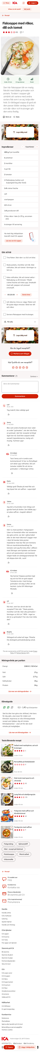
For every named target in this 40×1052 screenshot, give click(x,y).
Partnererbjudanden (8, 961)
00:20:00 (11, 295)
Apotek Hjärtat (7, 922)
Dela (17, 117)
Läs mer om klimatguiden (18, 732)
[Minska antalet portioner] (22, 147)
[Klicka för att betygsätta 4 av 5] (23, 367)
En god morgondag (8, 1009)
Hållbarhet (6, 1002)
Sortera (33, 376)
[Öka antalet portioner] (37, 147)
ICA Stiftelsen (6, 1006)
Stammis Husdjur (7, 958)
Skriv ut (8, 117)
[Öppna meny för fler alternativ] (11, 749)
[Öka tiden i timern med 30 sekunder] (17, 294)
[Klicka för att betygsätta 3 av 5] (20, 367)
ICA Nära (5, 979)
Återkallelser (6, 1021)
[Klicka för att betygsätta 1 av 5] (13, 367)
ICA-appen (5, 934)
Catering (4, 919)
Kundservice (6, 1014)
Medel (32, 82)
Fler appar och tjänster (9, 943)
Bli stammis (5, 952)
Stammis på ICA (8, 948)
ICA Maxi (4, 988)
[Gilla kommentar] (8, 414)
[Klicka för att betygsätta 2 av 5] (16, 367)
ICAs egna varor (7, 973)
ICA (3, 969)
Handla (4, 909)
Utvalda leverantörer (8, 991)
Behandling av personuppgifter (12, 1027)
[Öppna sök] (23, 3)
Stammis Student (7, 955)
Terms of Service (21, 653)
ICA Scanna (5, 937)
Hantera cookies (7, 1030)
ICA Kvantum (6, 985)
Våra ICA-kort (6, 964)
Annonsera (5, 994)
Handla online (6, 913)
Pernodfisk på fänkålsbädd (24, 762)
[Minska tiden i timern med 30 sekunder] (5, 294)
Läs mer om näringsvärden (18, 691)
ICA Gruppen (6, 976)
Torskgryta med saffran (23, 827)
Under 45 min (8, 82)
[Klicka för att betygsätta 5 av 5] (27, 367)
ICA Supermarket (7, 982)
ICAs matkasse (6, 916)
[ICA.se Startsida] (15, 3)
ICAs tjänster (7, 930)
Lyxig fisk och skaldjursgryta (24, 794)
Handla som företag (8, 925)
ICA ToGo (5, 940)
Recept (7, 15)
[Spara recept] (11, 746)
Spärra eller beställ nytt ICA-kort (12, 1024)
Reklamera (5, 1018)
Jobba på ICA (6, 997)
